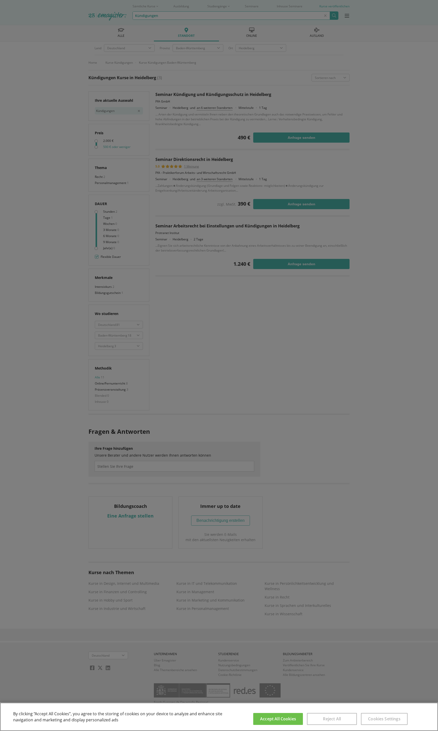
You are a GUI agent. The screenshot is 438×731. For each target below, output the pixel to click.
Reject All (332, 719)
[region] (219, 717)
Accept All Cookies (278, 719)
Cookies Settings (384, 719)
